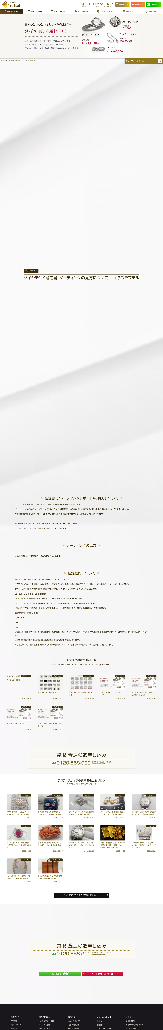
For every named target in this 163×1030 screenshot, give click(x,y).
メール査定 (139, 4)
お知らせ (100, 1021)
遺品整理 (14, 1021)
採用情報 (153, 11)
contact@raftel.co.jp (101, 764)
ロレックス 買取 (45, 1025)
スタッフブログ (16, 1025)
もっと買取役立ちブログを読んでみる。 (80, 895)
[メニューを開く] (160, 61)
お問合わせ (123, 4)
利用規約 (100, 1025)
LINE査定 (154, 4)
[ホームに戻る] (11, 4)
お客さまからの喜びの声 (134, 1025)
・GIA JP (18, 608)
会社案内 (129, 11)
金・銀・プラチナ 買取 (46, 1021)
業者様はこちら (13, 11)
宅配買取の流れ (74, 1025)
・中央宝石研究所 (22, 598)
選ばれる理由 (83, 11)
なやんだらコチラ (74, 1021)
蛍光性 (41, 528)
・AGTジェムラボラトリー (25, 603)
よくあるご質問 (106, 11)
